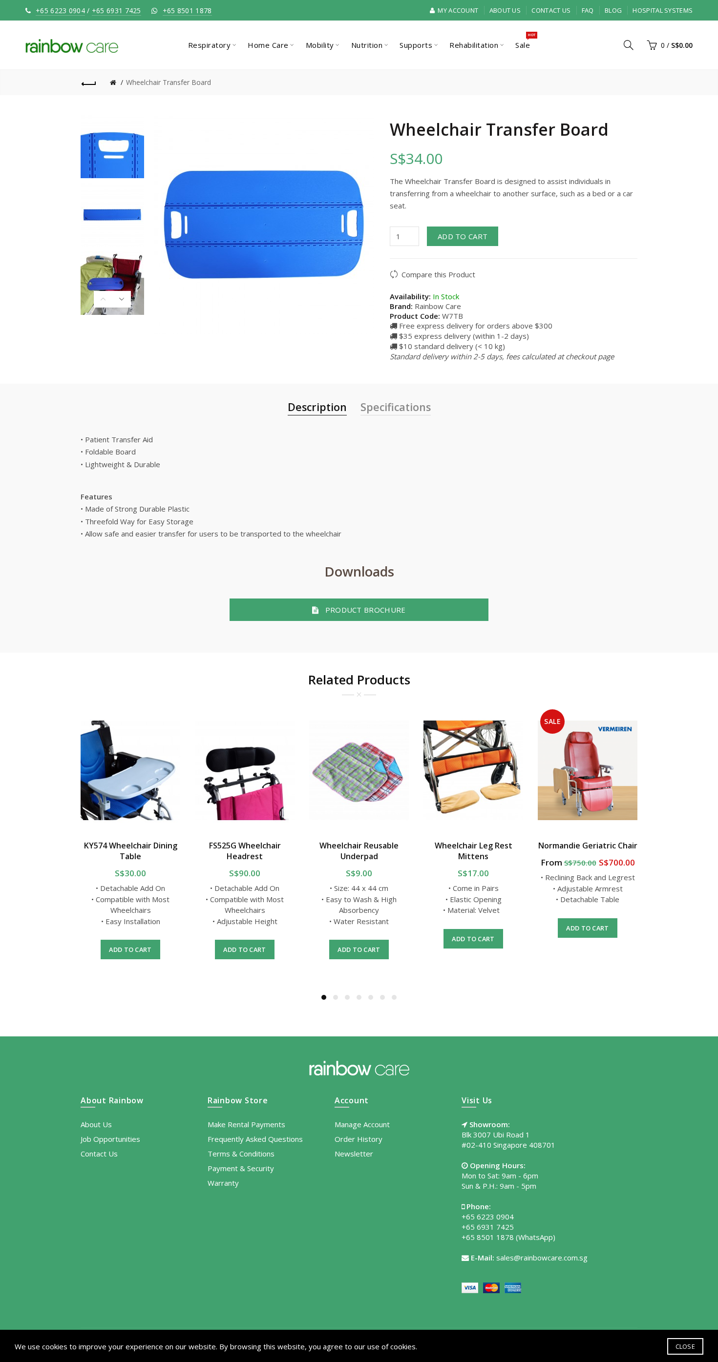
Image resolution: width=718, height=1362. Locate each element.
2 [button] (335, 997)
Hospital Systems (663, 10)
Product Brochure (362, 610)
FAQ (588, 10)
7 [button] (394, 997)
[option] (112, 146)
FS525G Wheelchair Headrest (245, 851)
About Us (505, 10)
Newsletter (354, 1153)
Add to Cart (462, 236)
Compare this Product (438, 274)
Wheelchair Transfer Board (168, 82)
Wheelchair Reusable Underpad (359, 851)
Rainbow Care (438, 306)
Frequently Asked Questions (255, 1139)
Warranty (223, 1183)
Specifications (395, 407)
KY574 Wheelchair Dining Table (130, 851)
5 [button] (370, 997)
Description (317, 407)
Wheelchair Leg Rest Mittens (473, 851)
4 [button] (359, 997)
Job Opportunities (110, 1139)
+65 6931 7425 (116, 10)
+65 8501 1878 (187, 10)
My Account (457, 10)
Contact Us (550, 10)
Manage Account (362, 1124)
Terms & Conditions (241, 1153)
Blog (613, 10)
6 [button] (382, 997)
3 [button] (347, 997)
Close (686, 1346)
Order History (358, 1139)
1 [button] (323, 997)
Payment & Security (241, 1168)
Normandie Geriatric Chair (587, 845)
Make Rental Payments (246, 1124)
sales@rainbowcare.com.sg (542, 1257)
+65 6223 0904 (60, 10)
